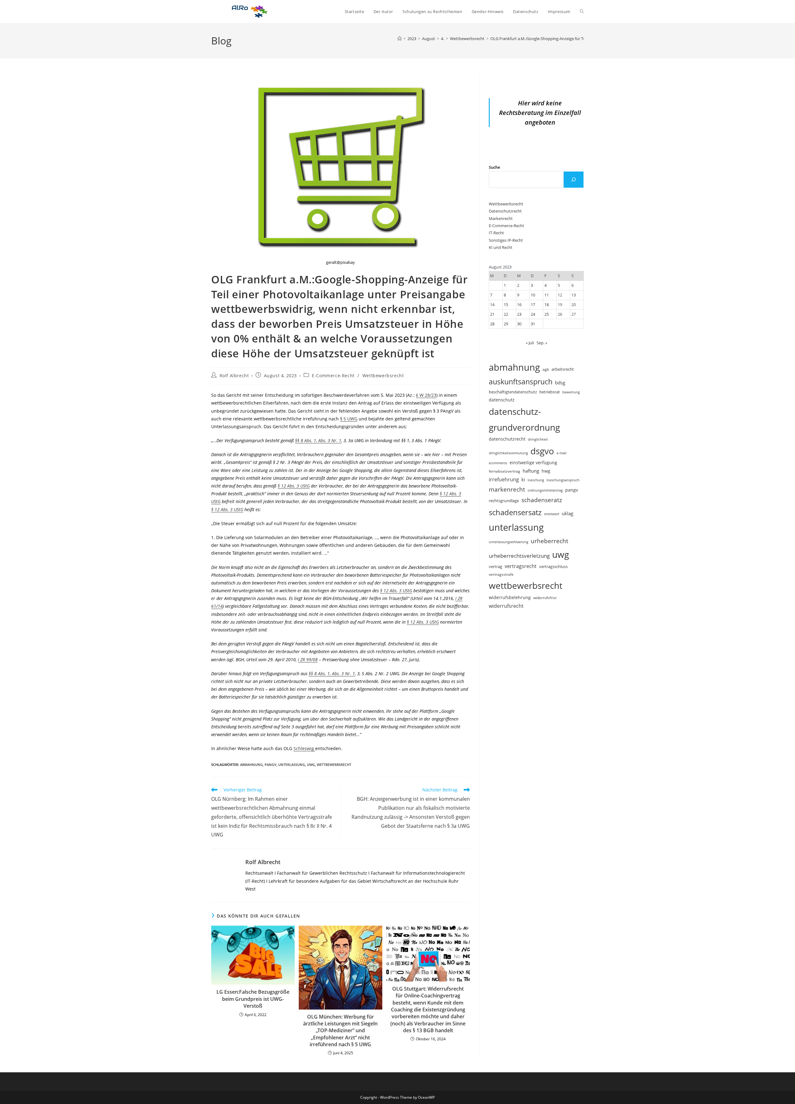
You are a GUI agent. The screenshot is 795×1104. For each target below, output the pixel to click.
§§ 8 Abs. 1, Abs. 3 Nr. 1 (318, 440)
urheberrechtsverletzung (519, 555)
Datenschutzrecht (505, 211)
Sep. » (542, 343)
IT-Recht (496, 233)
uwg (311, 764)
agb (546, 369)
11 (546, 295)
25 (546, 314)
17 (533, 304)
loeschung (536, 480)
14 (492, 304)
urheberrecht (549, 541)
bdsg (560, 382)
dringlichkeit (538, 439)
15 (506, 304)
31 (533, 324)
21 (492, 314)
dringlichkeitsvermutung (508, 453)
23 (519, 314)
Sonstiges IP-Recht (506, 240)
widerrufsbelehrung (510, 597)
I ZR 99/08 (308, 659)
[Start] (400, 38)
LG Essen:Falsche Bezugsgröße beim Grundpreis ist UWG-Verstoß (252, 998)
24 (533, 314)
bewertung (571, 392)
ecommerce (498, 462)
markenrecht (507, 489)
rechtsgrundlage (504, 500)
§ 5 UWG (348, 419)
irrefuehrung (504, 479)
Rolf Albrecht (234, 375)
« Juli (530, 343)
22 (506, 314)
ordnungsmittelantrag (545, 490)
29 (506, 324)
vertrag (495, 566)
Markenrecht (501, 218)
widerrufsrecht (506, 605)
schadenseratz (541, 500)
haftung (531, 471)
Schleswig (304, 748)
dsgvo (542, 451)
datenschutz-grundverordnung (524, 419)
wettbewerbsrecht (334, 764)
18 (546, 304)
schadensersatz (515, 512)
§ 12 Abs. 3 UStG (294, 486)
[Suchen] (573, 179)
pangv (270, 764)
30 (519, 324)
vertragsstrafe (501, 574)
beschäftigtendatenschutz (513, 392)
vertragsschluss (553, 566)
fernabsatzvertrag (504, 471)
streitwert (551, 513)
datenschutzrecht (507, 439)
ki (523, 479)
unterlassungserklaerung (508, 541)
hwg (546, 471)
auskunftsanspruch (520, 382)
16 (519, 304)
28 (492, 324)
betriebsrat (549, 392)
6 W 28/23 (426, 395)
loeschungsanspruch (563, 480)
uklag (567, 513)
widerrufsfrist (544, 597)
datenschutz (502, 400)
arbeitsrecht (563, 369)
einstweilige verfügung (533, 462)
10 (533, 295)
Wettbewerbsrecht (383, 375)
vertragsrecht (521, 566)
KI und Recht (500, 247)
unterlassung (291, 764)
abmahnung (251, 764)
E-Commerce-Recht (333, 375)
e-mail (561, 453)
